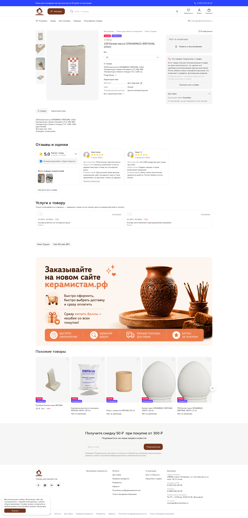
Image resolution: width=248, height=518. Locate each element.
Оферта (115, 486)
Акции (53, 21)
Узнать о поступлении (190, 46)
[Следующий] (212, 388)
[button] (188, 11)
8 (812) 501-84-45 (174, 485)
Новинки (77, 21)
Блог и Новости (152, 475)
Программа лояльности (96, 471)
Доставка (116, 475)
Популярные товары (93, 21)
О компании (151, 471)
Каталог (58, 11)
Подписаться (153, 447)
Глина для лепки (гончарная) (129, 31)
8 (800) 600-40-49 (174, 491)
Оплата (115, 471)
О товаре (42, 111)
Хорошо (15, 510)
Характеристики (58, 111)
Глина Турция (150, 31)
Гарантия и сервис (154, 478)
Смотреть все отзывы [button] (189, 85)
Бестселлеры (64, 21)
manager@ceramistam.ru (177, 503)
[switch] (40, 214)
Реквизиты (117, 482)
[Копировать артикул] (141, 83)
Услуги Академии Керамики (124, 494)
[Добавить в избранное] (67, 359)
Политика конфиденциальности (126, 490)
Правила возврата (120, 478)
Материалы (109, 31)
